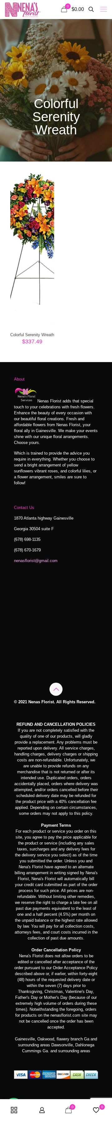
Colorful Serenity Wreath (32, 334)
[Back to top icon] (56, 689)
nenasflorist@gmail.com (36, 560)
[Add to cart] (47, 178)
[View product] (47, 187)
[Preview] (47, 205)
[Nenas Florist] (22, 9)
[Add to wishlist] (47, 196)
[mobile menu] (103, 9)
